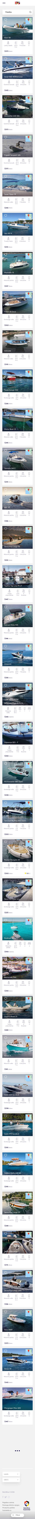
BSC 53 (7, 507)
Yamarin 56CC (10, 468)
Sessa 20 (7, 1369)
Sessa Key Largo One (12, 1290)
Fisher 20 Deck (10, 312)
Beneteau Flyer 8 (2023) (13, 703)
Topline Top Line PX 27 (13, 586)
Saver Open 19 (10, 194)
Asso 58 (7, 38)
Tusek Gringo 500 (11, 390)
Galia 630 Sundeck (11, 1095)
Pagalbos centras (8, 1502)
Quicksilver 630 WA (12, 116)
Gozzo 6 (7, 1056)
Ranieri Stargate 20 (12, 860)
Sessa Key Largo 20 (12, 1212)
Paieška (8, 12)
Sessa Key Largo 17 (12, 1251)
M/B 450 (7, 351)
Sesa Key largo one (12, 899)
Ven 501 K (8, 233)
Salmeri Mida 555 (11, 625)
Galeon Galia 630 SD (12, 1173)
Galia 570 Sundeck (11, 1134)
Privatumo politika (8, 1508)
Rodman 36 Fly (10, 938)
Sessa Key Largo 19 (12, 546)
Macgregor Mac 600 (12, 1408)
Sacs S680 (8, 1330)
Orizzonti (7, 664)
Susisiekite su (6, 1510)
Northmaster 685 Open (13, 781)
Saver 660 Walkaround (13, 77)
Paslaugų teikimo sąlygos (10, 1505)
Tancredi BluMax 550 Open (15, 821)
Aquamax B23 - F (11, 742)
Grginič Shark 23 (10, 1016)
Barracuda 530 (10, 977)
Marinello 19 (9, 272)
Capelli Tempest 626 (12, 155)
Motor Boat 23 (10, 429)
